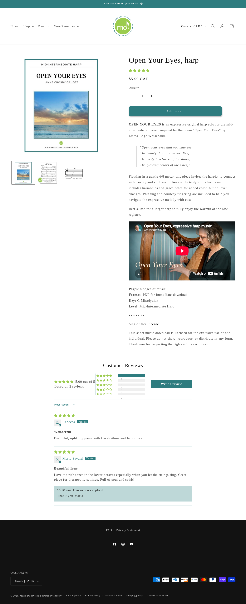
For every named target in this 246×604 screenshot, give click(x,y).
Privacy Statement (128, 530)
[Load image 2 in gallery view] (48, 172)
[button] (28, 26)
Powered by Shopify (51, 595)
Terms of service (113, 595)
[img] (64, 415)
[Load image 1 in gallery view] (23, 172)
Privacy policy (92, 595)
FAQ (109, 530)
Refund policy (73, 595)
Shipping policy (134, 595)
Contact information (157, 595)
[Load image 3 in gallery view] (73, 172)
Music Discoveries (29, 595)
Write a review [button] (171, 384)
